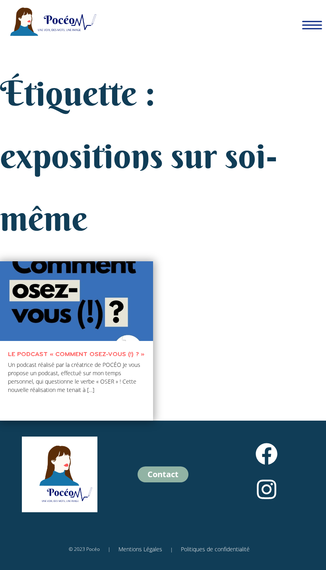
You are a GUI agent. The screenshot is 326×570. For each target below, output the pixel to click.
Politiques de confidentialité (215, 549)
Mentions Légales (140, 549)
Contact (163, 474)
